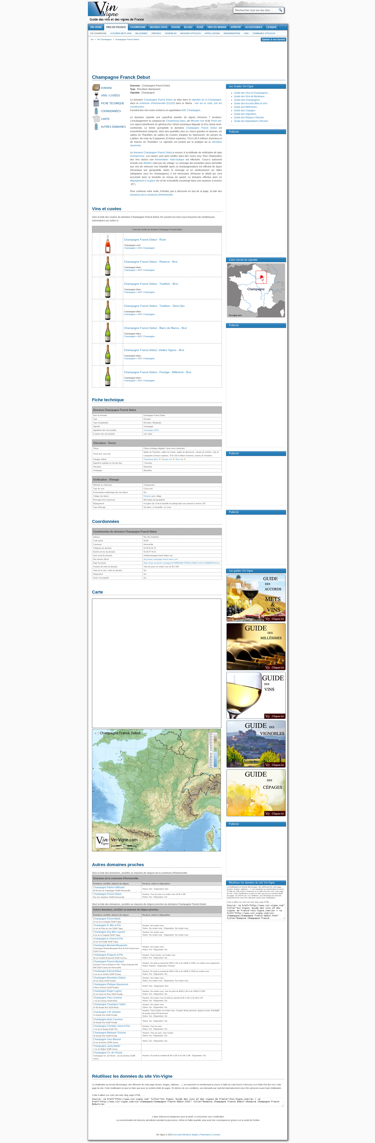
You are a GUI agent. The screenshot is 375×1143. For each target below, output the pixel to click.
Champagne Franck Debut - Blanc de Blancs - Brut (155, 328)
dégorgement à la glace (142, 180)
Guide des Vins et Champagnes (251, 93)
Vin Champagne (98, 33)
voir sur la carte (203, 103)
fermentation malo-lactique (169, 159)
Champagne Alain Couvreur (108, 1019)
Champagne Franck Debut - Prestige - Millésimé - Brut (157, 372)
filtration (148, 163)
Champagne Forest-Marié (107, 918)
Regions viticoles (190, 33)
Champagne (130, 248)
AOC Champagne (190, 110)
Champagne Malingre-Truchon (109, 1032)
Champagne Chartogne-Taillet (109, 1004)
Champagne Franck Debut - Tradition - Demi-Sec (154, 305)
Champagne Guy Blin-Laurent (109, 932)
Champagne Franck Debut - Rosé (145, 239)
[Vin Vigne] (117, 20)
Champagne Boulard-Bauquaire (110, 945)
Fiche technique (112, 103)
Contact (216, 1134)
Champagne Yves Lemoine (107, 997)
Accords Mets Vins (120, 33)
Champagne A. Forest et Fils (108, 938)
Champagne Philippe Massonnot (110, 984)
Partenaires (205, 1134)
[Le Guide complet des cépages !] (256, 815)
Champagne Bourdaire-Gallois (109, 977)
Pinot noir (216, 120)
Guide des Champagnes (247, 100)
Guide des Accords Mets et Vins (250, 103)
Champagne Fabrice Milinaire (109, 887)
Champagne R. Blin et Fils (107, 925)
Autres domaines (113, 126)
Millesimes (141, 33)
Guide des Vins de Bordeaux (249, 96)
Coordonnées (111, 111)
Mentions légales (190, 1134)
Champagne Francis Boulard (108, 961)
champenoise (137, 156)
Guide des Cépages (244, 110)
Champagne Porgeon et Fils (108, 955)
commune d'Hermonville (152, 103)
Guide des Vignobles (245, 114)
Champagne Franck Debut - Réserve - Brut (150, 261)
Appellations (212, 33)
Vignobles (171, 33)
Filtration (147, 496)
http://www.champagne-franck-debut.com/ (161, 559)
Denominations (232, 33)
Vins (246, 33)
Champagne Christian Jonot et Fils (111, 1026)
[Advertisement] (187, 58)
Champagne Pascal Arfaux (107, 971)
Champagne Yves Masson (107, 1039)
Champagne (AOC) (151, 430)
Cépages (156, 33)
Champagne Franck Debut (158, 99)
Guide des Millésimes (245, 107)
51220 (170, 103)
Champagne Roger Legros (107, 991)
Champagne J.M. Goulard (107, 1012)
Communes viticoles (264, 33)
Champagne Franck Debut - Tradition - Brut (151, 283)
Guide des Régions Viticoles (249, 117)
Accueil (177, 1134)
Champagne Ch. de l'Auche (107, 1052)
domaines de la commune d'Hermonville (151, 194)
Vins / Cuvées (110, 95)
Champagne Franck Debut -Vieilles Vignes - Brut (154, 350)
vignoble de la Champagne (206, 99)
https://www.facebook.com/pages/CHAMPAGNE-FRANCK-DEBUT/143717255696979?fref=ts (182, 563)
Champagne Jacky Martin (106, 1046)
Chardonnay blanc (176, 120)
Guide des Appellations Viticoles (251, 121)
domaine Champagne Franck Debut (153, 152)
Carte (105, 119)
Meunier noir (197, 120)
